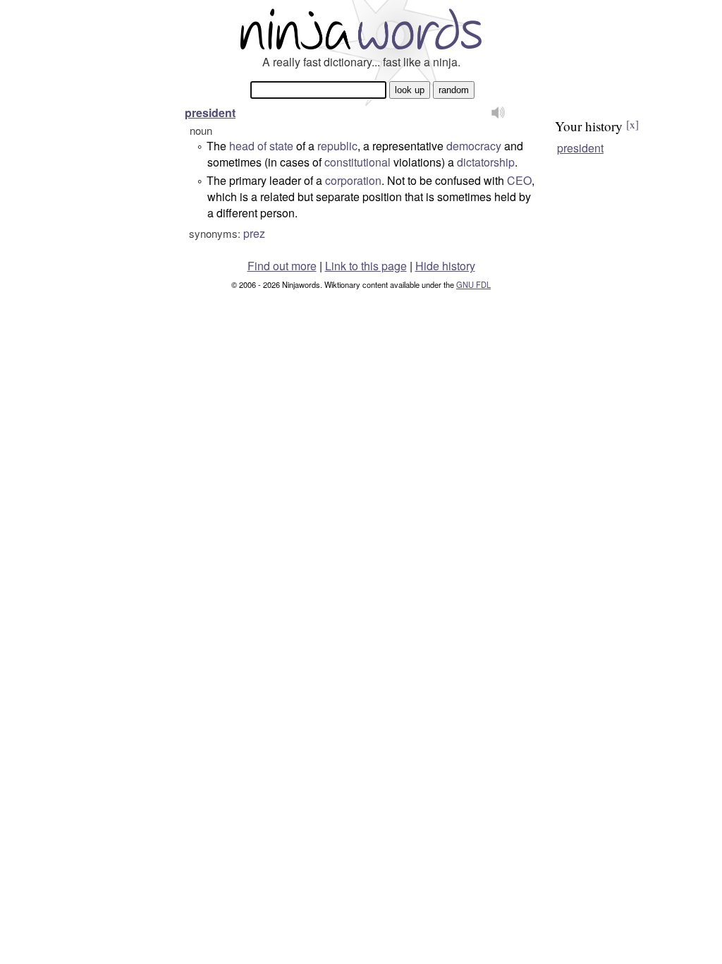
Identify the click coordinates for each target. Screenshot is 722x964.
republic (337, 146)
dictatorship (486, 162)
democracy (473, 146)
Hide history (445, 266)
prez (254, 233)
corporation (353, 180)
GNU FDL (473, 284)
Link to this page (366, 266)
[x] (632, 124)
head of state (261, 146)
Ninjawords (361, 28)
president (210, 112)
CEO (519, 180)
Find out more (282, 266)
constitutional (357, 162)
